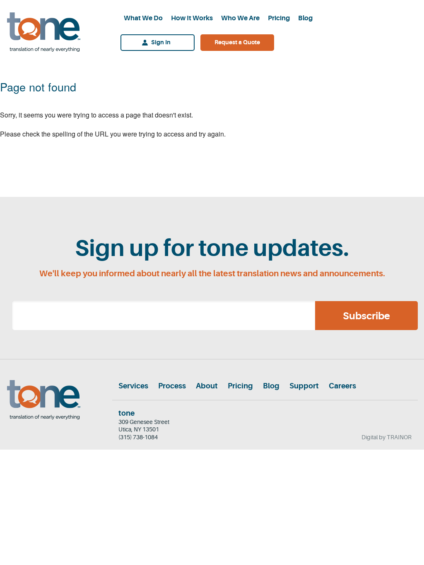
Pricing (279, 18)
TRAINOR (399, 437)
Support (304, 386)
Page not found (38, 87)
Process (172, 386)
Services (133, 386)
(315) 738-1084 (138, 437)
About (207, 386)
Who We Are (240, 18)
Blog (305, 18)
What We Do (143, 18)
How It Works (192, 18)
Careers (342, 386)
